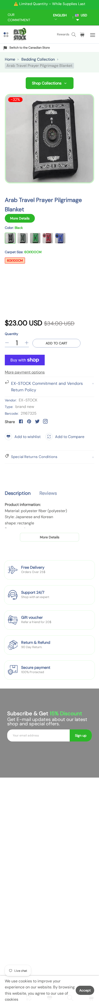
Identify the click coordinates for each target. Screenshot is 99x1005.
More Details (20, 218)
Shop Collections (47, 83)
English (60, 15)
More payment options (25, 372)
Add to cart (56, 343)
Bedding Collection (38, 59)
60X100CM (15, 260)
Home (10, 59)
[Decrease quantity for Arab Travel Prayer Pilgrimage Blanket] (7, 343)
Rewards (63, 34)
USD (83, 15)
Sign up (81, 735)
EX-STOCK (28, 400)
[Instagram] (45, 421)
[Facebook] (21, 421)
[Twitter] (37, 421)
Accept (85, 990)
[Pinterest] (29, 421)
